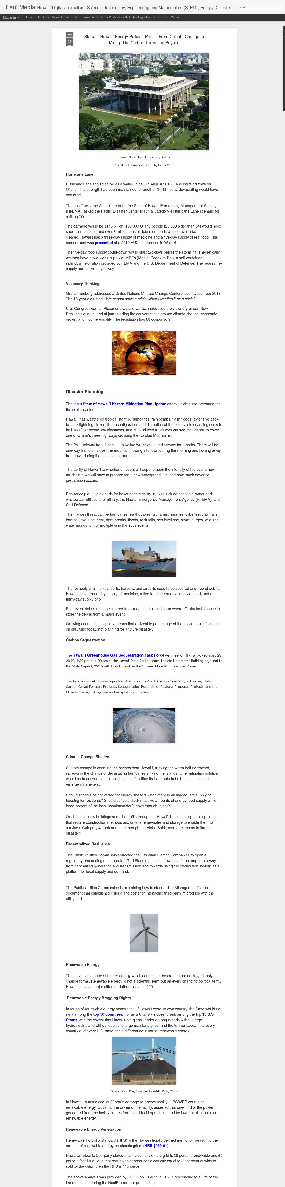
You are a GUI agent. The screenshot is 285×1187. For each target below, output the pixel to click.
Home (29, 17)
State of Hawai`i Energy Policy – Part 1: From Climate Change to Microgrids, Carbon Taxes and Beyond (144, 39)
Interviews (42, 17)
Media (175, 17)
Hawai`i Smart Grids (65, 17)
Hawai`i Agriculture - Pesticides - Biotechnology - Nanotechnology (124, 17)
